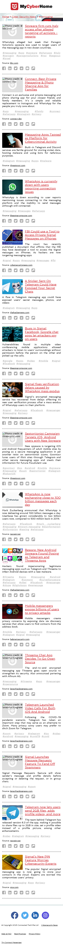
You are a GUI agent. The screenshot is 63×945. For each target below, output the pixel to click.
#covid (45, 736)
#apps (35, 160)
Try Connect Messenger (11, 942)
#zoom (7, 733)
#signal (7, 260)
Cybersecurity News (49, 925)
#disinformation (51, 526)
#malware (45, 160)
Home (5, 16)
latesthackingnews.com (21, 689)
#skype (7, 585)
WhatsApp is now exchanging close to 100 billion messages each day (43, 499)
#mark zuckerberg (48, 523)
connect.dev (16, 119)
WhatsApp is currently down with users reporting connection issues (41, 187)
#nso (44, 55)
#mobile (43, 360)
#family (39, 111)
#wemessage (35, 585)
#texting (24, 529)
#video (31, 360)
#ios (19, 468)
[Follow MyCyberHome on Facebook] (14, 915)
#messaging (9, 52)
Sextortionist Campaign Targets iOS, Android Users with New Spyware (43, 437)
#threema (8, 576)
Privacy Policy (34, 934)
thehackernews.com (19, 312)
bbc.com (14, 63)
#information (10, 529)
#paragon (8, 55)
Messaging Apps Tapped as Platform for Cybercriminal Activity (43, 138)
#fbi (53, 260)
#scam (23, 470)
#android (30, 468)
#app (21, 52)
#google (7, 360)
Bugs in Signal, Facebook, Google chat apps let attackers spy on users (41, 334)
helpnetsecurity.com (19, 639)
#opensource (10, 684)
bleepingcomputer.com (21, 215)
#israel (7, 58)
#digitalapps (19, 585)
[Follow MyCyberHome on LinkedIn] (35, 915)
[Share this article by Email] (28, 69)
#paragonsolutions (27, 55)
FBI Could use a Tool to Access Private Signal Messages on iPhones (42, 235)
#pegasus (54, 55)
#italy (57, 52)
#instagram (23, 114)
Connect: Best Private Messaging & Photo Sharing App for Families (40, 84)
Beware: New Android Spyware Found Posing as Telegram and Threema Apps (42, 555)
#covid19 (35, 736)
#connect (55, 111)
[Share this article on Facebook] (4, 69)
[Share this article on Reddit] (22, 69)
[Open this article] (34, 69)
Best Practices (20, 934)
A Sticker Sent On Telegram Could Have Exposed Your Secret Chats (40, 286)
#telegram (9, 160)
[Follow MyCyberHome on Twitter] (25, 915)
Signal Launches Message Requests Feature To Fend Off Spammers (40, 762)
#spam (32, 786)
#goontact (9, 468)
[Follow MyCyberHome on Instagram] (45, 915)
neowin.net (15, 534)
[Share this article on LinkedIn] (10, 69)
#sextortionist (37, 470)
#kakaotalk (9, 473)
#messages (24, 211)
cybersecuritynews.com (21, 265)
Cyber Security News (24, 16)
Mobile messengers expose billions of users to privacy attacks (42, 609)
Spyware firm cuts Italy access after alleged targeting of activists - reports (41, 31)
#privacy (36, 114)
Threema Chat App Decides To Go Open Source (40, 658)
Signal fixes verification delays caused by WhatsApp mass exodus (42, 387)
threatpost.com (17, 165)
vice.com (14, 887)
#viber (23, 582)
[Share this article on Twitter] (16, 69)
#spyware (31, 52)
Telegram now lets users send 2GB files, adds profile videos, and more (43, 810)
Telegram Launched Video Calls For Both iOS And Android (40, 708)
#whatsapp (45, 52)
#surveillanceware (49, 579)
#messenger (53, 410)
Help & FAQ (6, 934)
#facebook (9, 363)
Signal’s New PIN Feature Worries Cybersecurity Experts (40, 860)
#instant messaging (29, 526)
